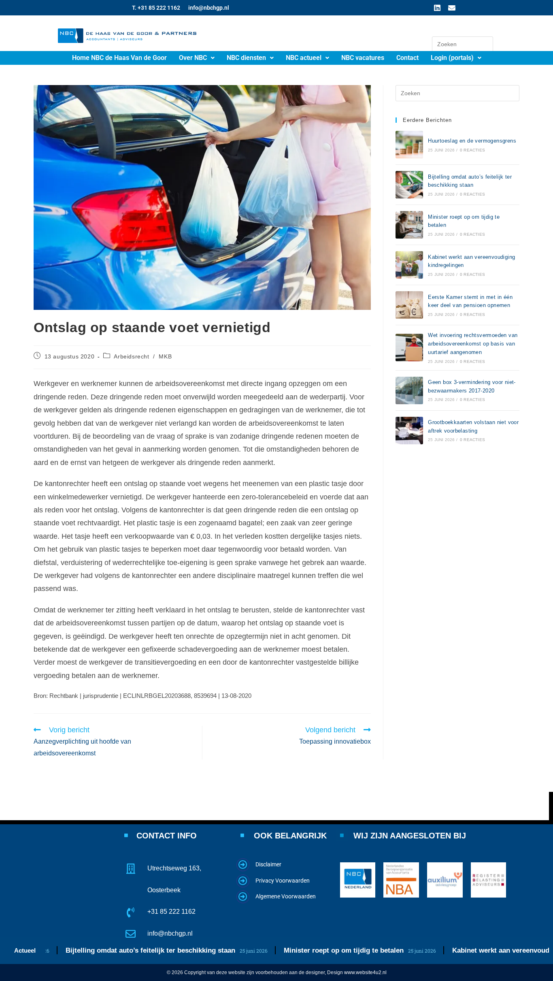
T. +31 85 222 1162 (156, 7)
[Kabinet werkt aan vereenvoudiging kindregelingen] (409, 265)
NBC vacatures (362, 58)
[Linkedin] (437, 7)
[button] (197, 58)
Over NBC (193, 58)
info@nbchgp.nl (208, 7)
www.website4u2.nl (365, 972)
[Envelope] (451, 7)
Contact (407, 58)
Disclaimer (268, 864)
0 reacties (472, 150)
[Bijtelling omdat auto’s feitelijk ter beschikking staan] (409, 184)
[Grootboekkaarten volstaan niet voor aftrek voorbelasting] (409, 430)
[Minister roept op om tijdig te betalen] (409, 225)
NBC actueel (303, 58)
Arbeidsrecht (131, 356)
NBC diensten (246, 58)
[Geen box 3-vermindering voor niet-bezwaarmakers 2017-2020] (409, 390)
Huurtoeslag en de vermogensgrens (472, 141)
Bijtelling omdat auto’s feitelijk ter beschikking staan (121, 950)
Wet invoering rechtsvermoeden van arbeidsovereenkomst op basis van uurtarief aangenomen (472, 343)
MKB (165, 356)
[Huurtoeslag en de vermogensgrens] (409, 144)
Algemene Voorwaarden (285, 896)
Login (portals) (452, 58)
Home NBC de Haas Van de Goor (119, 58)
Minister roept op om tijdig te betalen (315, 950)
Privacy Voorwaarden (282, 880)
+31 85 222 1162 (171, 911)
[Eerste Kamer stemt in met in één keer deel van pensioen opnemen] (409, 305)
